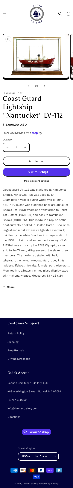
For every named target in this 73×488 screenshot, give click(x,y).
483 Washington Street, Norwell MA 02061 (34, 391)
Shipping (13, 342)
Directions (13, 417)
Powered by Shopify (49, 483)
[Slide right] (45, 86)
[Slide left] (28, 86)
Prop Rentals (15, 350)
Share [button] (11, 287)
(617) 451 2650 (17, 399)
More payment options (36, 181)
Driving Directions (18, 358)
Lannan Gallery (30, 483)
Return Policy (16, 333)
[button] (5, 14)
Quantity (8, 139)
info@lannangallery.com (22, 408)
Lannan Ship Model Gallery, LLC (27, 383)
